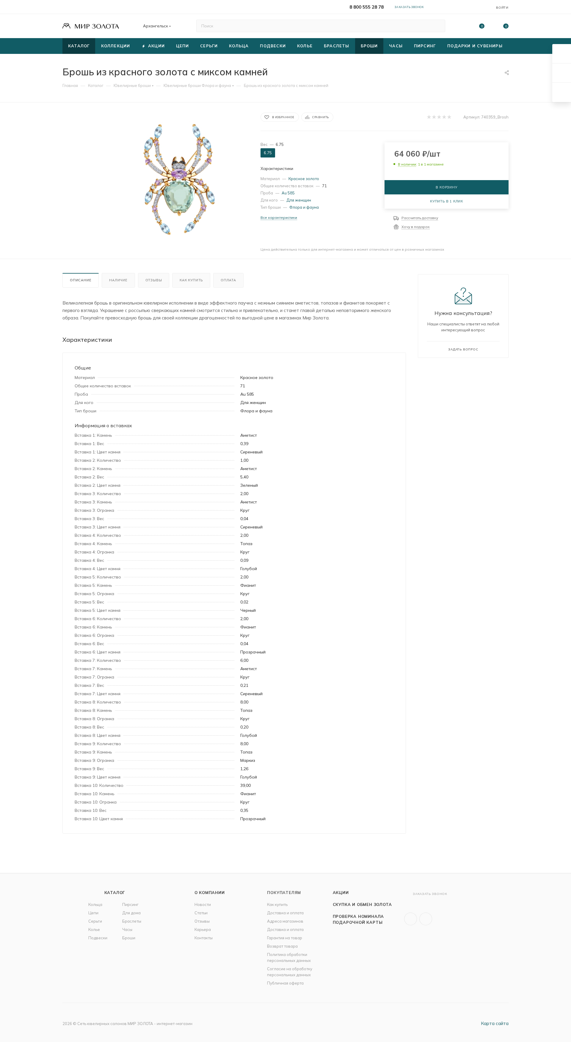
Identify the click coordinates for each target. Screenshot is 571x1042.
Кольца (95, 904)
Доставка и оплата (285, 912)
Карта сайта (495, 1023)
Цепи (93, 912)
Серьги (95, 921)
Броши (128, 937)
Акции (341, 892)
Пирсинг (130, 904)
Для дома (131, 912)
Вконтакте (410, 918)
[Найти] (438, 26)
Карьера (202, 929)
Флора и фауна (304, 207)
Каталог (114, 892)
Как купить (191, 280)
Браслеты (131, 921)
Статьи (201, 912)
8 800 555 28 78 (366, 7)
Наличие (118, 280)
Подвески (97, 937)
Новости (202, 904)
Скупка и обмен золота (362, 904)
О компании (209, 892)
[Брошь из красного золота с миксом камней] (179, 179)
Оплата (228, 280)
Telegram (425, 918)
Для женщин (298, 200)
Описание (80, 280)
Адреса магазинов (285, 921)
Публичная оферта (285, 983)
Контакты (203, 937)
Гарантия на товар (284, 937)
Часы (127, 929)
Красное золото (303, 178)
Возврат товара (282, 946)
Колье (94, 929)
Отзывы (153, 280)
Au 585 (288, 193)
